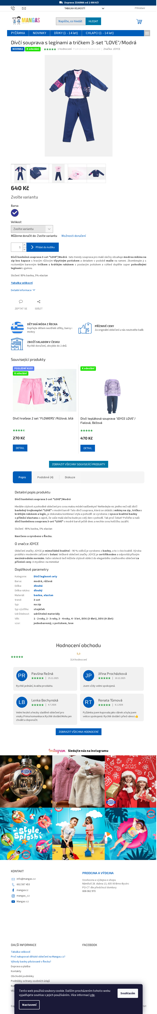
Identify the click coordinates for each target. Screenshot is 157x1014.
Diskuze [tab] (70, 477)
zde (92, 995)
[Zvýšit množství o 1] (24, 245)
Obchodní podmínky (22, 976)
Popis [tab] (22, 477)
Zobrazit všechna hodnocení (78, 731)
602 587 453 (23, 884)
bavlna (38, 595)
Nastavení (29, 1005)
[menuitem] (18, 33)
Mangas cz (23, 901)
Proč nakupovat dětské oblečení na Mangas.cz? (38, 957)
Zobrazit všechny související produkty (78, 464)
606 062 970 (89, 891)
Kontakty (16, 971)
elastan (48, 595)
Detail (20, 448)
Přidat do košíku (45, 247)
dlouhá (38, 586)
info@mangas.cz (26, 879)
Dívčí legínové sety (45, 576)
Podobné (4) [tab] (45, 477)
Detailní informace (21, 290)
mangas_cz (23, 896)
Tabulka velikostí (74, 8)
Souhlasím (127, 993)
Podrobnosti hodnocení (86, 49)
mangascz (22, 890)
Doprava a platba (20, 966)
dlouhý (38, 590)
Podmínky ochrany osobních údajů (30, 981)
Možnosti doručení (73, 236)
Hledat (93, 21)
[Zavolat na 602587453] (16, 8)
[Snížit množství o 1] (24, 249)
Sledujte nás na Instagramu (88, 751)
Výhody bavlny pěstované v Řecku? (31, 962)
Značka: (111, 49)
